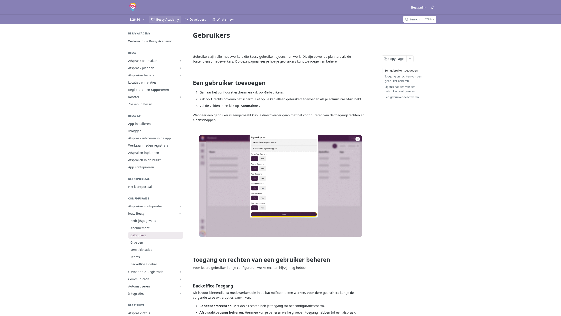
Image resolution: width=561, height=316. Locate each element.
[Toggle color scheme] (432, 7)
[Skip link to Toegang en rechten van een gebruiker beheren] (190, 260)
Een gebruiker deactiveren (402, 97)
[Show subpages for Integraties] (180, 293)
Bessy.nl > (418, 7)
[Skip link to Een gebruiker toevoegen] (190, 83)
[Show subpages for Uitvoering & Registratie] (180, 272)
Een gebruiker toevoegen (401, 70)
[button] (280, 187)
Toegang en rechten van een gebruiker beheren (403, 78)
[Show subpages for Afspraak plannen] (180, 68)
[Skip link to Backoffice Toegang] (190, 286)
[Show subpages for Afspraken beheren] (180, 75)
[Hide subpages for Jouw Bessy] (180, 213)
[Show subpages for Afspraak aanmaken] (180, 61)
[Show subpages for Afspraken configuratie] (180, 206)
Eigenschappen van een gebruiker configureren (400, 89)
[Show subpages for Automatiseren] (180, 286)
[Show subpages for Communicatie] (180, 279)
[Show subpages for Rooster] (180, 97)
